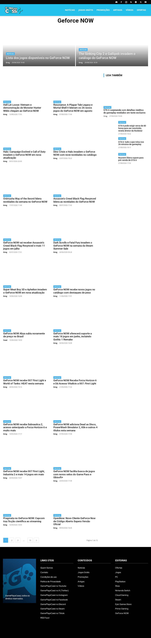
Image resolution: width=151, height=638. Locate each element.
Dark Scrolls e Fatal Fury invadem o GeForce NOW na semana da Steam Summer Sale (73, 245)
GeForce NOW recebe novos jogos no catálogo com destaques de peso (74, 291)
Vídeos (129, 10)
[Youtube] (145, 2)
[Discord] (116, 2)
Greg (5, 114)
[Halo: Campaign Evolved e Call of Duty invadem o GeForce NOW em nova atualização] (25, 133)
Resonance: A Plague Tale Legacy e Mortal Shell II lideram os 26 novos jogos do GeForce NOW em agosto (72, 107)
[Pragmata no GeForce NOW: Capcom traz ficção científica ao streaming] (25, 499)
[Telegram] (136, 2)
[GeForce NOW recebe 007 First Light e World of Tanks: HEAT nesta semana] (25, 361)
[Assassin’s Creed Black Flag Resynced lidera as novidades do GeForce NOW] (75, 180)
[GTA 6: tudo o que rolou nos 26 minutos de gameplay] (110, 143)
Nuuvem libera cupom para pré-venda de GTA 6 (130, 159)
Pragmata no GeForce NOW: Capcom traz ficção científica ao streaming (24, 520)
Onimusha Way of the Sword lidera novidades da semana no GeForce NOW (25, 200)
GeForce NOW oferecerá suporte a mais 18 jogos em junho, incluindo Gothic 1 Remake (72, 336)
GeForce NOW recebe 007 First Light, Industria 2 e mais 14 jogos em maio (24, 473)
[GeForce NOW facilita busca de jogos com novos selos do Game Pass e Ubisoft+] (75, 452)
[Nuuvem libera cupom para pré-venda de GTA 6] (110, 159)
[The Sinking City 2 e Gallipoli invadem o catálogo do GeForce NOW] (112, 48)
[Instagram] (126, 2)
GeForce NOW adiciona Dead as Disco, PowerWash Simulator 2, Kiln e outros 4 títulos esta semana (75, 427)
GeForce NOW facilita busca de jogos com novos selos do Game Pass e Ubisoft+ (74, 474)
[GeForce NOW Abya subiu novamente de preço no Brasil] (25, 314)
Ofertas (141, 10)
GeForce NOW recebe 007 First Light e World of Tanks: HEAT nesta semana (24, 382)
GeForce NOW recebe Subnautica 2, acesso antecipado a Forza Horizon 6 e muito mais (25, 427)
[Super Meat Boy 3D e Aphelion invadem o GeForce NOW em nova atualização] (25, 270)
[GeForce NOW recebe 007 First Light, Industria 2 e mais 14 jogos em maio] (25, 452)
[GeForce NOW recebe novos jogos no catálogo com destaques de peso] (75, 270)
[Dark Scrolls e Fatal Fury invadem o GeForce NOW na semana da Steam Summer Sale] (75, 224)
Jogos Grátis (85, 10)
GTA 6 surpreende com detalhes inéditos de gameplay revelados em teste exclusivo (125, 111)
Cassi (5, 340)
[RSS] (131, 2)
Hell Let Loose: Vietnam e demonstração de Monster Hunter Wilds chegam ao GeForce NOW (22, 107)
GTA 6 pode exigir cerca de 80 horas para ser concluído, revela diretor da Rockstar (132, 128)
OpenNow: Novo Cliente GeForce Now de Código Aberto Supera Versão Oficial (74, 521)
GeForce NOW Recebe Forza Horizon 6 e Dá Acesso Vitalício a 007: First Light (75, 382)
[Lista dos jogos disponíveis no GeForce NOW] (39, 48)
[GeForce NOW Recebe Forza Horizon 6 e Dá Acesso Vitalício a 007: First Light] (75, 361)
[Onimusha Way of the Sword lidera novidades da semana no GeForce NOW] (25, 180)
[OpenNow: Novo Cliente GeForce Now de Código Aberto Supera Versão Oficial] (75, 499)
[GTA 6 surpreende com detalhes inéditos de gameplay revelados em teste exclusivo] (125, 92)
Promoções (103, 10)
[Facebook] (121, 2)
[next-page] (36, 540)
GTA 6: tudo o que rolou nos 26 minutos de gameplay (131, 143)
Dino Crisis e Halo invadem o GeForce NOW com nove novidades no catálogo (75, 153)
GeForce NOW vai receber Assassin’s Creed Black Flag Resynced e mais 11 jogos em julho (24, 245)
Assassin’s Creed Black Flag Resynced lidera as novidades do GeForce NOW (74, 200)
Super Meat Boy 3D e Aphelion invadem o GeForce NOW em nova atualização (25, 291)
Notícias (70, 10)
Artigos (117, 10)
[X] (140, 2)
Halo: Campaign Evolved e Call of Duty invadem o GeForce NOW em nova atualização (24, 154)
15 (30, 540)
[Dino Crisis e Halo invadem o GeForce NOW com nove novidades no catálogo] (75, 133)
